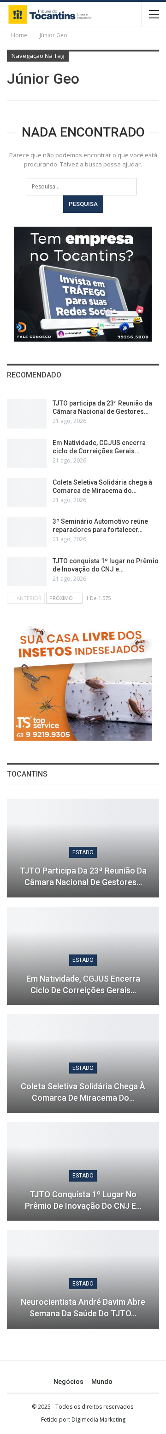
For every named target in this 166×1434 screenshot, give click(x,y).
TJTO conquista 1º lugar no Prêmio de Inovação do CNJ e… (83, 1200)
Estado (83, 852)
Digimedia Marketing (98, 1419)
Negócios (68, 1381)
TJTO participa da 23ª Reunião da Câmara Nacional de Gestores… (83, 876)
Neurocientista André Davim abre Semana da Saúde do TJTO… (83, 1307)
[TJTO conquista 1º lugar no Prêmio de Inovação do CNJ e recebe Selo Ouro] (27, 571)
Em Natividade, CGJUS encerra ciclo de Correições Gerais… (83, 984)
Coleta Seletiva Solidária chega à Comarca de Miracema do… (83, 1092)
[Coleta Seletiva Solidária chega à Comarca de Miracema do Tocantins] (27, 493)
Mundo (102, 1381)
